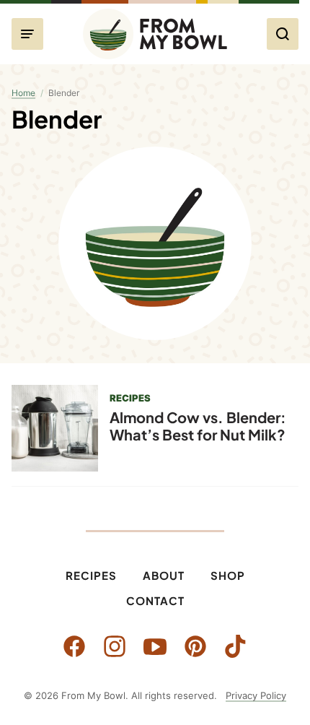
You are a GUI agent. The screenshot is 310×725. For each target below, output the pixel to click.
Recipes (91, 575)
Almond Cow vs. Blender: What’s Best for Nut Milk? (198, 425)
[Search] (282, 34)
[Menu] (27, 34)
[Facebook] (74, 646)
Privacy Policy (256, 695)
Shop (228, 575)
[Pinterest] (195, 646)
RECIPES (130, 398)
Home (23, 92)
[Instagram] (114, 646)
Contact (155, 600)
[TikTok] (235, 646)
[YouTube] (155, 646)
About (164, 575)
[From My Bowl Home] (155, 34)
